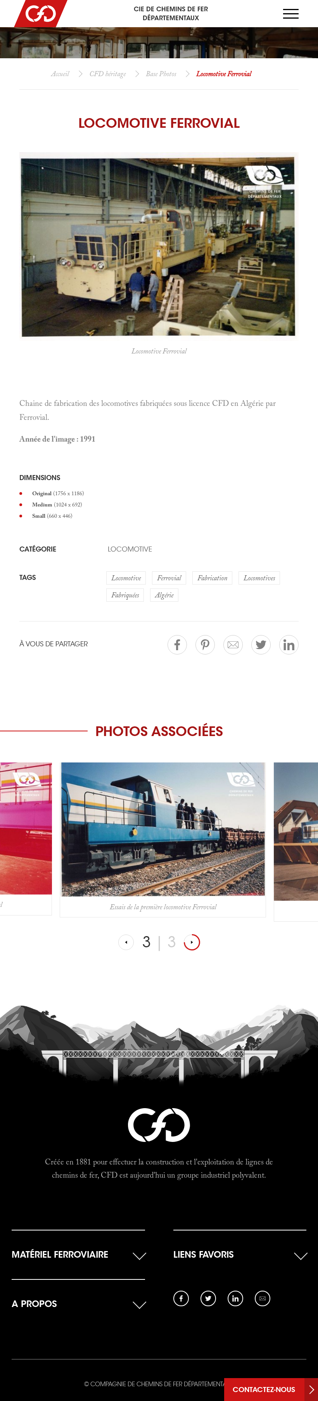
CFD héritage (107, 73)
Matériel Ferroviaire (60, 1254)
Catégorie (37, 549)
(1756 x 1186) (58, 493)
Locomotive (130, 549)
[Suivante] (192, 942)
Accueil (60, 73)
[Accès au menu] (291, 14)
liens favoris (203, 1254)
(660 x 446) (52, 515)
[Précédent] (126, 942)
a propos (34, 1303)
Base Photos (161, 73)
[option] (163, 842)
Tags (27, 577)
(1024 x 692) (57, 504)
